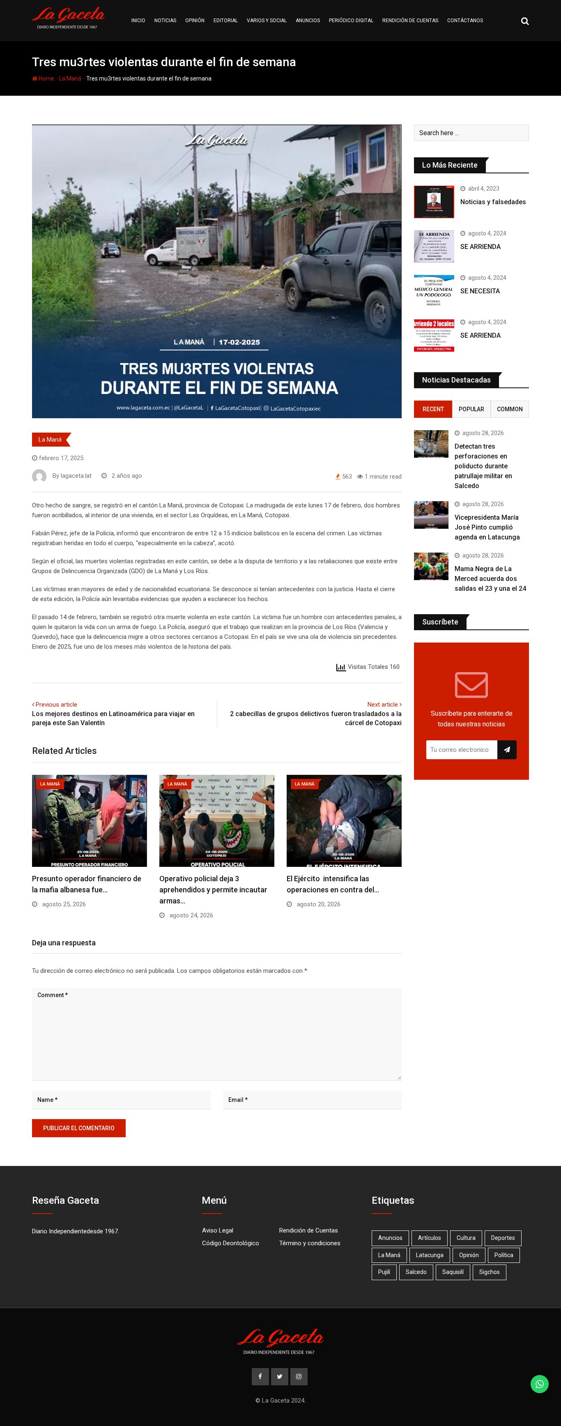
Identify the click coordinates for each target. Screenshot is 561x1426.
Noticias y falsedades (493, 202)
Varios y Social (267, 20)
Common (510, 409)
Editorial (226, 20)
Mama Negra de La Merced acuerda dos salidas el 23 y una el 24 (490, 578)
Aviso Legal (217, 1230)
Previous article (56, 704)
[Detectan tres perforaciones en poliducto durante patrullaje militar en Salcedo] (431, 444)
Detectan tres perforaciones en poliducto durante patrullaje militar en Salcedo (483, 466)
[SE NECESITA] (434, 291)
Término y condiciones (309, 1243)
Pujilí (384, 1272)
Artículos (429, 1238)
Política (503, 1255)
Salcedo (416, 1272)
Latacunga (430, 1255)
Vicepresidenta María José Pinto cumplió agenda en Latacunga (487, 527)
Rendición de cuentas (410, 20)
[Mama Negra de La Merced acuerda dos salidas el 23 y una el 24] (431, 566)
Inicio (138, 20)
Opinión (195, 20)
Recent (433, 409)
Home (45, 78)
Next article (383, 704)
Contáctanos (465, 20)
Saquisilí (453, 1272)
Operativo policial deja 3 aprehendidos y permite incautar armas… (213, 889)
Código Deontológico (230, 1243)
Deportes (503, 1238)
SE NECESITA (480, 291)
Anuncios (308, 20)
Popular (471, 409)
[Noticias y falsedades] (434, 202)
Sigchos (489, 1272)
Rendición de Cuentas (308, 1230)
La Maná (70, 78)
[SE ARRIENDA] (434, 246)
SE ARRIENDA (480, 247)
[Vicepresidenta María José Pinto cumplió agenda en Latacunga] (431, 515)
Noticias (165, 20)
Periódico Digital (351, 20)
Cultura (466, 1238)
